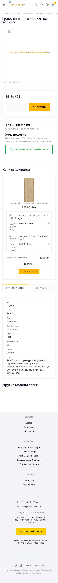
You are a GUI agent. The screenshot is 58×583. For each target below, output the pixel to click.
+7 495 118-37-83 (17, 125)
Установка (29, 427)
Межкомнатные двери (29, 447)
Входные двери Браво (29, 456)
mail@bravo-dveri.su (31, 506)
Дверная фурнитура (29, 464)
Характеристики (15, 288)
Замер (29, 423)
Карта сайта (29, 484)
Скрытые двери (29, 451)
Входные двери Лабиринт (29, 460)
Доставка (29, 431)
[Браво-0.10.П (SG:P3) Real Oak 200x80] (29, 52)
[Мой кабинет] (47, 4)
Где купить (41, 288)
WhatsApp (29, 554)
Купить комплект (30, 271)
